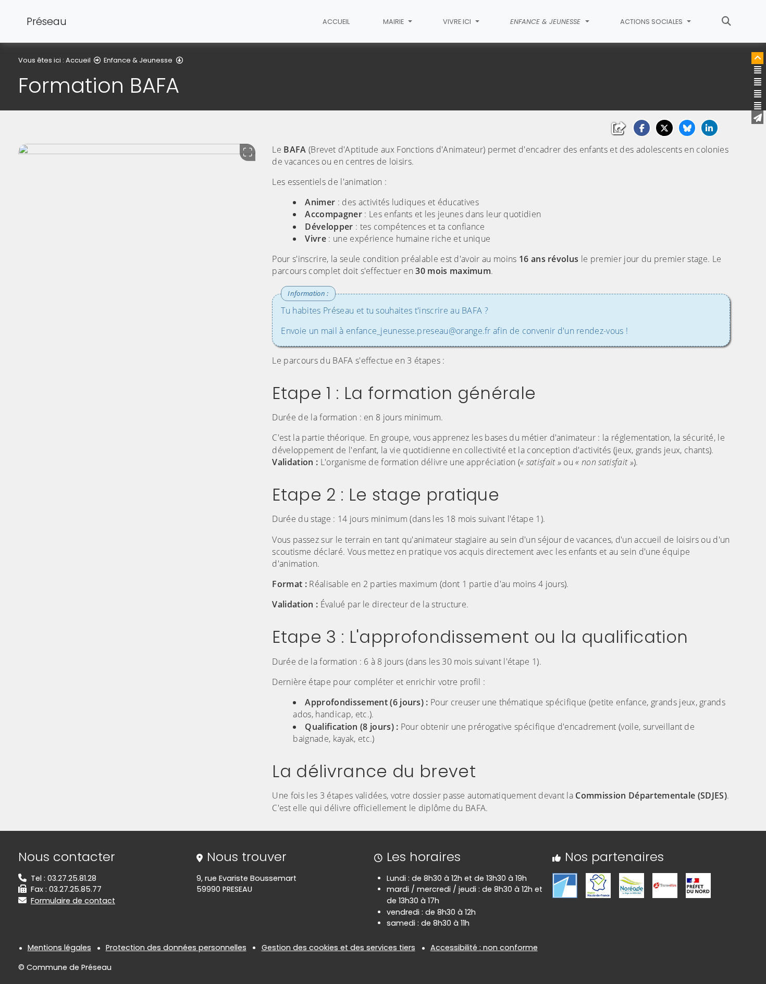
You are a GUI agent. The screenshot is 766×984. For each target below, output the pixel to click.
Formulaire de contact (73, 900)
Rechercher (726, 21)
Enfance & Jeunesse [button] (546, 21)
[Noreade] (631, 885)
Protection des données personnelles (176, 947)
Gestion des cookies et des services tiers (338, 947)
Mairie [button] (394, 21)
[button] (642, 128)
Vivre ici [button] (458, 21)
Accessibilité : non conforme (484, 947)
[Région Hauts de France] (598, 885)
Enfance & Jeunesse (138, 60)
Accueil (336, 21)
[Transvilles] (664, 885)
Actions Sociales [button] (652, 21)
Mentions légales (59, 947)
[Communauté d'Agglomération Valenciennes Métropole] (564, 885)
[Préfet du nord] (698, 885)
